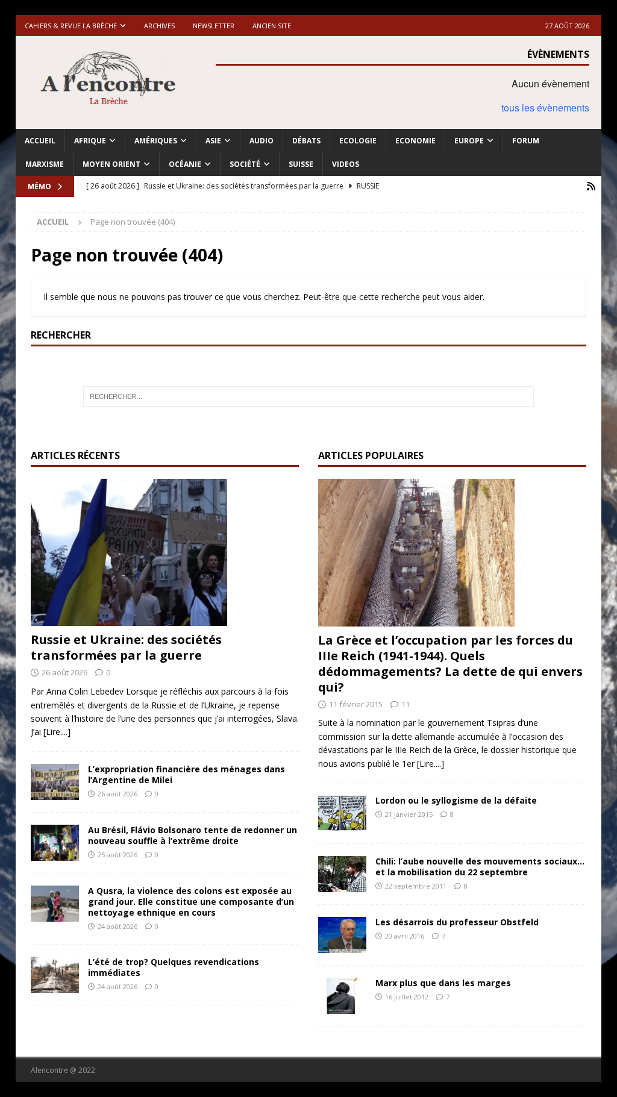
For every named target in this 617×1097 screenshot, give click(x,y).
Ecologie (358, 141)
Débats (306, 141)
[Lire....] (56, 731)
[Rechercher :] (308, 396)
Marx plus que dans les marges (443, 983)
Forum (525, 141)
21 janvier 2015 (409, 814)
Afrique (90, 141)
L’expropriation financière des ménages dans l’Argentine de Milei (186, 774)
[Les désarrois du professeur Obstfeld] (342, 935)
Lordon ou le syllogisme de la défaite (456, 800)
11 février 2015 (356, 704)
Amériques (155, 141)
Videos (345, 164)
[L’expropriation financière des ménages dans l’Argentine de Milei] (55, 782)
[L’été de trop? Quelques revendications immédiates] (55, 975)
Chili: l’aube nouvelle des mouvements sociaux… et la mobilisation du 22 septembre (479, 866)
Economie (415, 141)
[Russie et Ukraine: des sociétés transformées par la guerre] (165, 553)
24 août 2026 (117, 926)
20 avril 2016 (404, 935)
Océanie (185, 164)
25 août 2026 (117, 854)
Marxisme (44, 164)
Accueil (40, 141)
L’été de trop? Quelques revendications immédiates (173, 967)
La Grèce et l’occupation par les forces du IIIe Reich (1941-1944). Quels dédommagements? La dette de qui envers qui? (450, 663)
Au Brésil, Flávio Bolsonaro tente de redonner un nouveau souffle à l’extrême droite (192, 835)
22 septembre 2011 (415, 885)
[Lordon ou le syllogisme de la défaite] (342, 813)
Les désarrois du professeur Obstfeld (457, 922)
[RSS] (590, 186)
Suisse (301, 164)
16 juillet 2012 (406, 996)
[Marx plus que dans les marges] (342, 996)
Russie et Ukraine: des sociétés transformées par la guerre (126, 647)
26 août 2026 (64, 672)
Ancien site (271, 25)
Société (245, 164)
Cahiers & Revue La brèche (71, 25)
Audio (261, 141)
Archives (159, 25)
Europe (469, 141)
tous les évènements (545, 107)
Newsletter (213, 25)
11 (405, 704)
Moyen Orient (111, 164)
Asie (213, 141)
